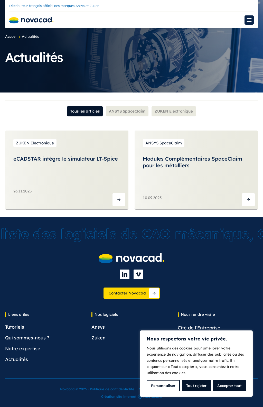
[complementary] (196, 363)
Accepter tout (229, 385)
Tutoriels (14, 327)
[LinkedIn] (124, 274)
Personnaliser (163, 385)
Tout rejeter (196, 385)
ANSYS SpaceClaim (127, 111)
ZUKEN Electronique (174, 111)
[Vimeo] (138, 274)
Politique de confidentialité (112, 389)
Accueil (11, 36)
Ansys (98, 327)
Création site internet (118, 396)
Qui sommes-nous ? (27, 338)
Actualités (16, 359)
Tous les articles (85, 111)
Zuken (98, 338)
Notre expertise (22, 348)
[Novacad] (31, 20)
